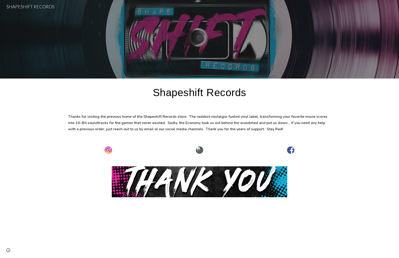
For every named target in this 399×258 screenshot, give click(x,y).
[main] (199, 92)
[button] (8, 250)
